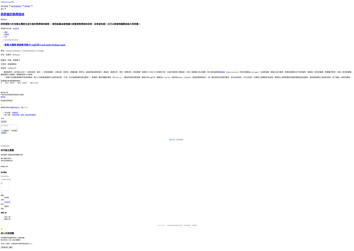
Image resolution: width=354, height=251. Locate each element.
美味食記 (15, 112)
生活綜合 (16, 28)
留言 (16, 107)
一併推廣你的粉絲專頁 (6, 179)
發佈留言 (3, 133)
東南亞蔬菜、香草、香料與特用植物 (24, 115)
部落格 (6, 34)
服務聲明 (194, 225)
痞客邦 (12, 107)
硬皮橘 (222, 72)
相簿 (5, 32)
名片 (5, 36)
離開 (10, 247)
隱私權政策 (187, 225)
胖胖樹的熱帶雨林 (12, 14)
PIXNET (163, 225)
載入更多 (3, 121)
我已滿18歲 (4, 247)
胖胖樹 (3, 97)
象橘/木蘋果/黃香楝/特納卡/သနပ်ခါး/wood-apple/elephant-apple (35, 45)
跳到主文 (4, 19)
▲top (2, 118)
